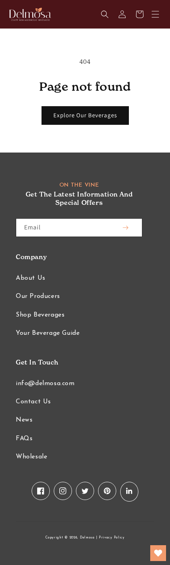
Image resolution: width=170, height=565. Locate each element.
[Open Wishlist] (158, 553)
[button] (155, 14)
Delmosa (87, 537)
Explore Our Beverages (85, 115)
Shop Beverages (40, 315)
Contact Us (33, 402)
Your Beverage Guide (47, 333)
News (24, 420)
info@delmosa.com (45, 383)
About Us (30, 278)
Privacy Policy (112, 537)
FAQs (24, 438)
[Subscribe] (125, 227)
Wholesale (31, 457)
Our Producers (38, 296)
